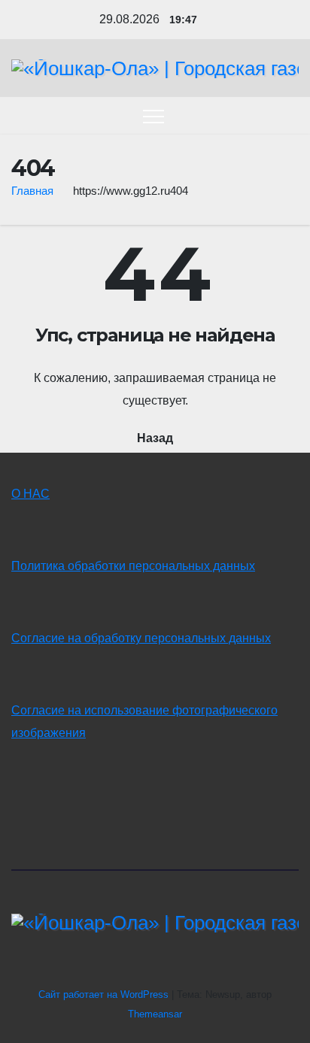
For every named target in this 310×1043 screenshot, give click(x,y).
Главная (32, 190)
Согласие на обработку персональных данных (141, 638)
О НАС (30, 493)
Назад (155, 438)
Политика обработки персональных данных (133, 565)
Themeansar (155, 1014)
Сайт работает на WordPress (105, 994)
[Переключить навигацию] (153, 116)
